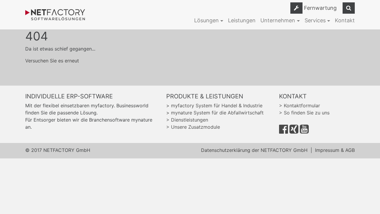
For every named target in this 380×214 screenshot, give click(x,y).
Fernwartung (320, 8)
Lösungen (206, 20)
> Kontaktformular (299, 105)
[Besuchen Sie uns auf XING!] (293, 131)
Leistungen (242, 20)
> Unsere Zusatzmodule (193, 127)
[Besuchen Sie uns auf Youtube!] (304, 131)
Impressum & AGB (335, 150)
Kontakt (345, 20)
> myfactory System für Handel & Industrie (214, 105)
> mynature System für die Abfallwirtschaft (215, 113)
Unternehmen (277, 20)
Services (315, 20)
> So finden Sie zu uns (304, 113)
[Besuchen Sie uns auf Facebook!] (283, 131)
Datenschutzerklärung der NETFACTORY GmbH (254, 150)
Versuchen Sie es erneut (52, 61)
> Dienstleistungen (187, 120)
